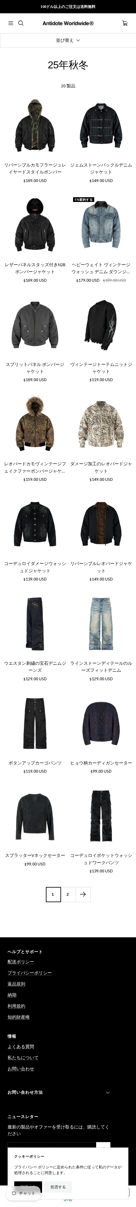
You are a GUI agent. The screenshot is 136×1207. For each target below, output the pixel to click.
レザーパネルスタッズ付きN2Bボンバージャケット (35, 268)
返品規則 (16, 984)
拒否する (58, 1187)
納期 (12, 995)
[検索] (21, 23)
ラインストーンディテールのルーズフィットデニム (101, 667)
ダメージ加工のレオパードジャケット (101, 467)
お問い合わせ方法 (25, 1092)
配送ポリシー (21, 962)
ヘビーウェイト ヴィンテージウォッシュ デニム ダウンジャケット (101, 269)
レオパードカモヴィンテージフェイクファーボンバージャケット (35, 468)
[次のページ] (83, 894)
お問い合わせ (21, 1069)
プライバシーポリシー (30, 973)
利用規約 (16, 1006)
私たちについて (23, 1057)
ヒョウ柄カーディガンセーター (101, 763)
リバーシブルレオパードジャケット (101, 567)
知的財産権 (19, 1017)
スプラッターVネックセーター (35, 855)
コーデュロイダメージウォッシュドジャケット (35, 567)
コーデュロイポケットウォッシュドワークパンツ (101, 859)
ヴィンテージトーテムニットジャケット (101, 368)
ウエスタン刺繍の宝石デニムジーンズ (35, 667)
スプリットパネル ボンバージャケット (35, 368)
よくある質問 (21, 1046)
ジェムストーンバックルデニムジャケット (101, 168)
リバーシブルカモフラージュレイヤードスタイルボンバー (35, 168)
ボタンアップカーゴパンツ (35, 763)
